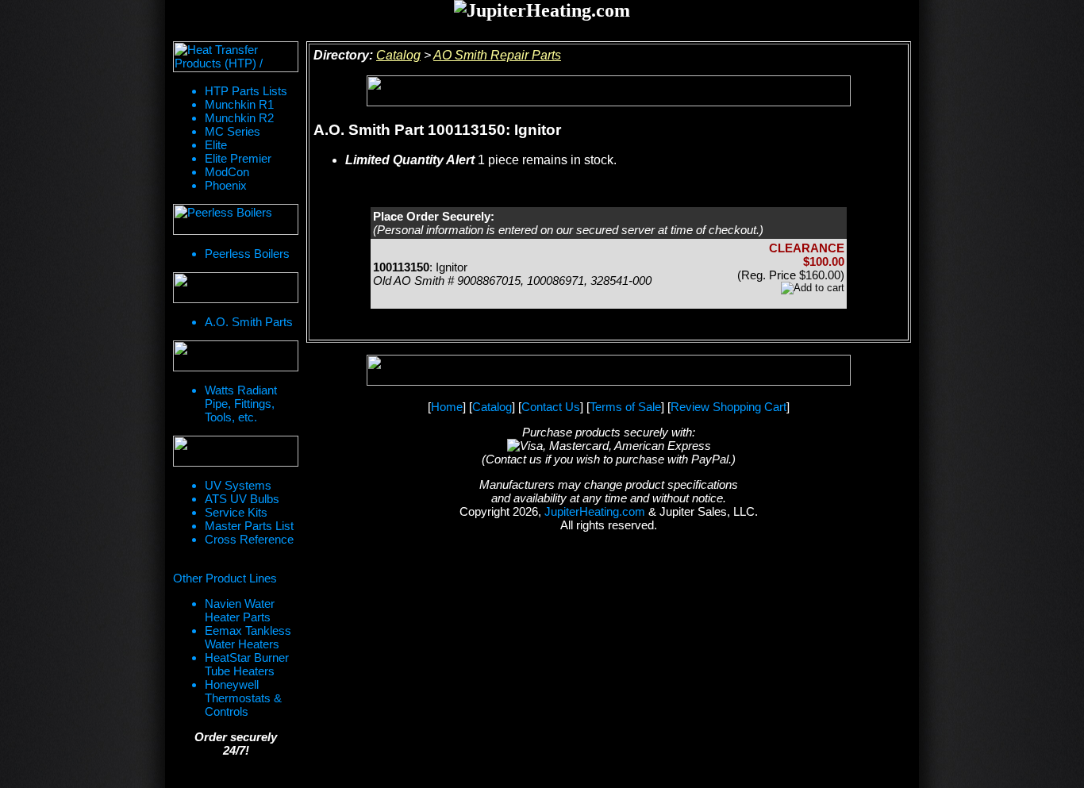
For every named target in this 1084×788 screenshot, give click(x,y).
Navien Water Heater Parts (240, 610)
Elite (216, 145)
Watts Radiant (241, 390)
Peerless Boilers (247, 253)
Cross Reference (249, 539)
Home (447, 406)
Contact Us (550, 406)
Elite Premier (238, 158)
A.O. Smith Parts (249, 322)
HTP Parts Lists (246, 91)
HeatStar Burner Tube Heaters (247, 664)
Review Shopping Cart (728, 406)
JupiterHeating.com (594, 511)
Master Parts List (249, 525)
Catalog (398, 55)
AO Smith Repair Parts (497, 55)
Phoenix (226, 185)
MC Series (232, 131)
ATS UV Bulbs (242, 498)
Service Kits (236, 512)
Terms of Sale (625, 406)
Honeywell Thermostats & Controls (243, 698)
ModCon (227, 172)
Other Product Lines (225, 578)
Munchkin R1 (239, 104)
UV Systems (238, 485)
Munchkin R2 (239, 118)
